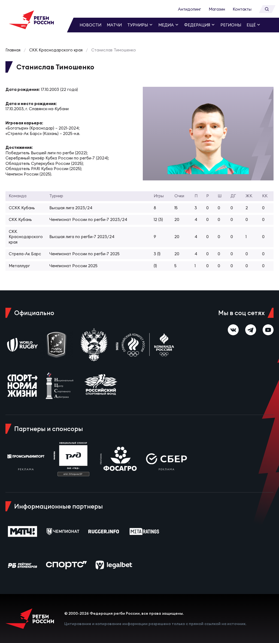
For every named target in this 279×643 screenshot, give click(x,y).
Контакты (242, 9)
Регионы (230, 24)
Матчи (114, 24)
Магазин (217, 9)
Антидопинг (189, 9)
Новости (90, 24)
